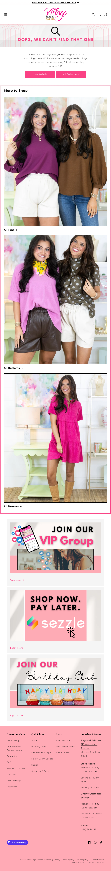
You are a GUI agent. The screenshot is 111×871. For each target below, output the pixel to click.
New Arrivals (40, 74)
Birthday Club (38, 746)
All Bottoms (12, 368)
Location (11, 774)
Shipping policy (78, 862)
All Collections (71, 74)
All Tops (9, 229)
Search (34, 765)
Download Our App (41, 752)
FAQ (9, 762)
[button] (6, 15)
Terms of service (97, 860)
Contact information (96, 862)
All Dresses (11, 506)
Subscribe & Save (40, 771)
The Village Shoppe (35, 860)
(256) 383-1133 (88, 829)
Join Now (15, 580)
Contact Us (12, 756)
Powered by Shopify (51, 860)
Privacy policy (82, 860)
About (34, 740)
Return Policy (14, 780)
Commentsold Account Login (14, 748)
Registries (12, 787)
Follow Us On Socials (42, 759)
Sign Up (14, 715)
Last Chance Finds (65, 746)
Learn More (16, 648)
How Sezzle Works (16, 768)
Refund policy (68, 860)
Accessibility (13, 740)
